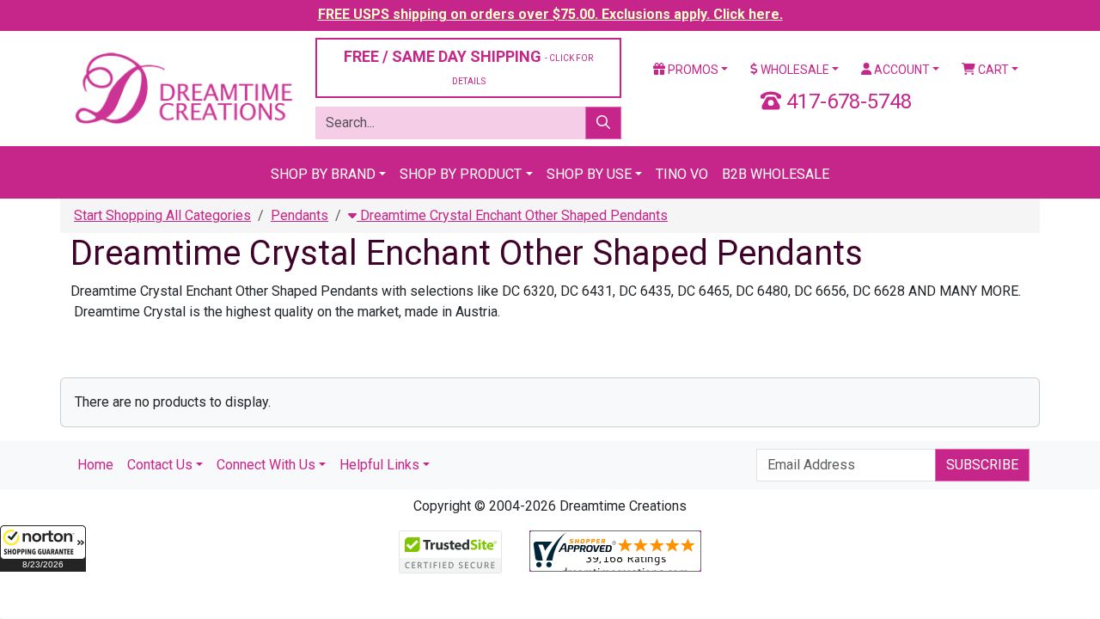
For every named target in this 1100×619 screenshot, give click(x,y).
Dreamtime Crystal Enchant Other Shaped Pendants (512, 215)
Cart (992, 70)
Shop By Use (589, 174)
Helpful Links (379, 465)
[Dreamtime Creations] (182, 87)
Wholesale (793, 70)
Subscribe (982, 465)
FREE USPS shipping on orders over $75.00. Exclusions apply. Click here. (550, 14)
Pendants (299, 215)
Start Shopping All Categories (162, 215)
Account (900, 70)
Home (95, 465)
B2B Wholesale (775, 174)
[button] (43, 548)
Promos (691, 70)
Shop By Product (461, 174)
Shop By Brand (323, 174)
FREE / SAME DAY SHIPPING (468, 66)
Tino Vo (682, 174)
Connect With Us (266, 465)
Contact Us (159, 465)
